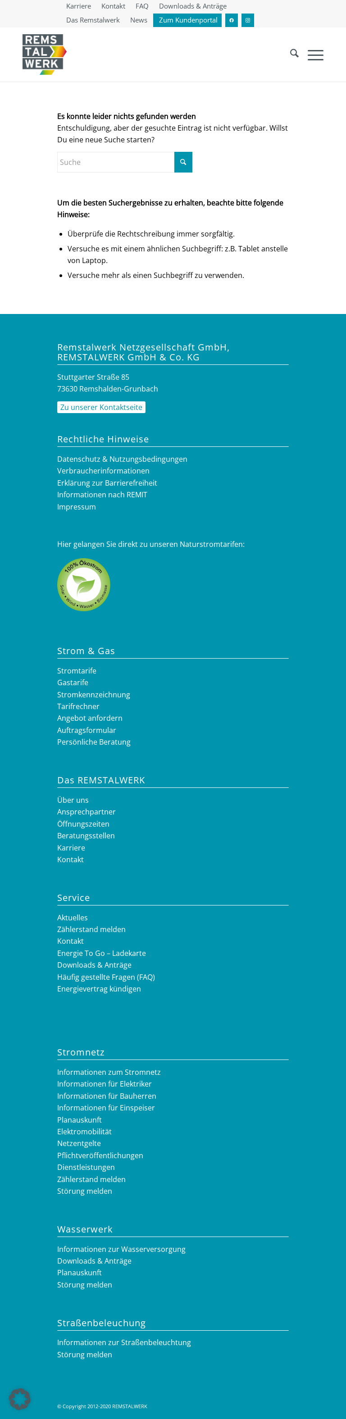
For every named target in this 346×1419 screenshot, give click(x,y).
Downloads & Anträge (94, 965)
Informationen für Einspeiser (106, 1108)
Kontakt (70, 859)
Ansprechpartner (86, 812)
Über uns (73, 800)
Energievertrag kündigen (99, 989)
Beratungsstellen (86, 836)
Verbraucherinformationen (103, 471)
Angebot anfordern (90, 718)
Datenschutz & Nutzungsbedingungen (122, 459)
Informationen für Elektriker (104, 1084)
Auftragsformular (86, 730)
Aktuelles (72, 918)
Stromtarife (76, 671)
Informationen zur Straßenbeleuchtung (124, 1342)
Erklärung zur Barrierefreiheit (107, 483)
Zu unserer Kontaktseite (101, 407)
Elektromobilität (84, 1132)
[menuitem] (79, 6)
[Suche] (290, 54)
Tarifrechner (78, 706)
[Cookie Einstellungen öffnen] (20, 1407)
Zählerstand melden (91, 929)
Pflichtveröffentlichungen (100, 1155)
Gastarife (72, 682)
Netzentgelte (79, 1143)
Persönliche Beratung (94, 742)
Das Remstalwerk (93, 19)
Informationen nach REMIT (102, 495)
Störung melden (84, 1191)
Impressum (76, 507)
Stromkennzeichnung (93, 695)
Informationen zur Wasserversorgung (121, 1249)
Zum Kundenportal (188, 19)
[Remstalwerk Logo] (45, 54)
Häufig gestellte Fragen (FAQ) (106, 977)
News (138, 19)
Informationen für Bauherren (106, 1096)
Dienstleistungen (86, 1167)
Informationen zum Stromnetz (109, 1072)
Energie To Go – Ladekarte (101, 953)
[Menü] (311, 54)
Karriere (71, 848)
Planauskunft (79, 1120)
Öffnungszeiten (83, 824)
